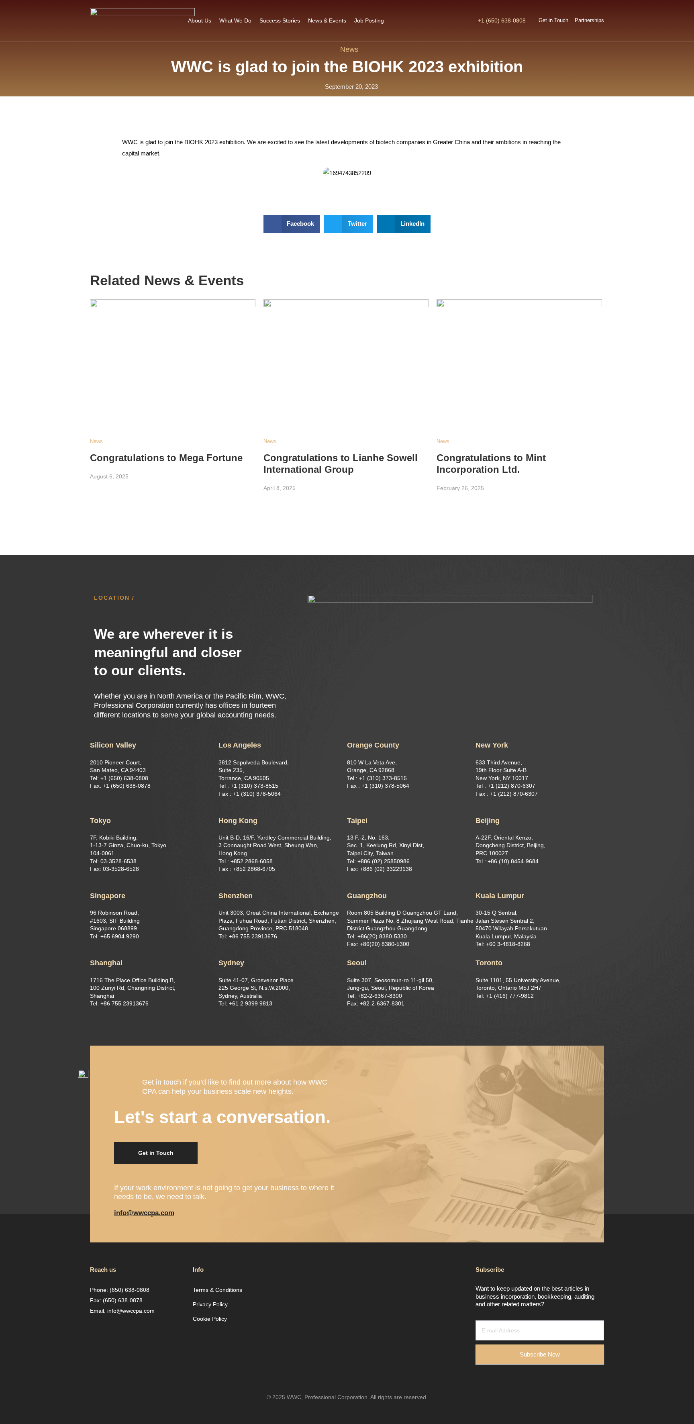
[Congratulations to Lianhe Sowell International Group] (346, 360)
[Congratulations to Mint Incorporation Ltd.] (519, 360)
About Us (199, 20)
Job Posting (369, 20)
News (349, 49)
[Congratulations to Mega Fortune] (172, 360)
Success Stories (279, 20)
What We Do (235, 20)
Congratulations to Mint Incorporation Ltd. (491, 463)
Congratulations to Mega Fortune (166, 457)
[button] (156, 1153)
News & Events (327, 20)
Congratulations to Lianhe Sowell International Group (340, 463)
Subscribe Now (540, 1354)
